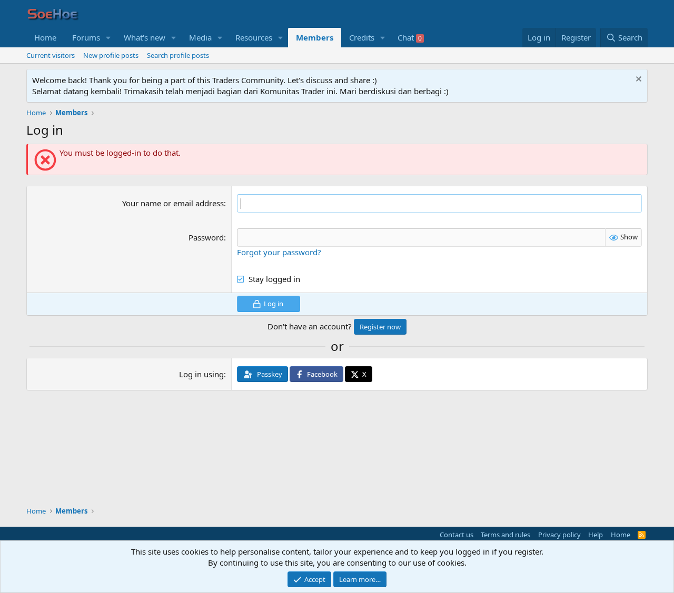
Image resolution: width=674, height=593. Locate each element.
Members (314, 37)
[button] (108, 37)
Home (45, 37)
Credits (361, 37)
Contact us (456, 534)
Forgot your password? (279, 252)
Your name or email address (173, 203)
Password (206, 237)
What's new (144, 37)
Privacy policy (559, 534)
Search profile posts (178, 55)
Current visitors (50, 55)
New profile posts (110, 55)
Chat (410, 37)
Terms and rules (505, 534)
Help (595, 534)
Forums (86, 37)
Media (200, 37)
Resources (253, 37)
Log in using (201, 374)
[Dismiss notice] (637, 80)
